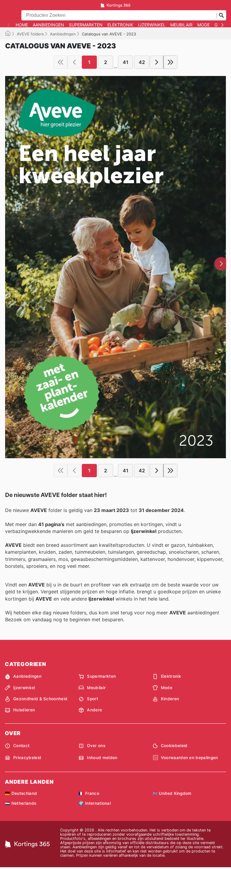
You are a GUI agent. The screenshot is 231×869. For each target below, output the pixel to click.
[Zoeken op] (221, 15)
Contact (21, 745)
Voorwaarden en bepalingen (189, 757)
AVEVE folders (30, 34)
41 (125, 62)
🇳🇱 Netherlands (20, 803)
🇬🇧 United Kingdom (172, 793)
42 (142, 62)
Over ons (96, 745)
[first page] (60, 62)
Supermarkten (86, 25)
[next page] (157, 62)
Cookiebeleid (174, 745)
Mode (203, 25)
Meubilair (181, 25)
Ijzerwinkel (151, 25)
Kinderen (170, 698)
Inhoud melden (102, 757)
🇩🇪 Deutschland (21, 793)
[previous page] (74, 62)
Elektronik (120, 25)
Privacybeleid (27, 757)
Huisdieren (24, 709)
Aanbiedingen (48, 25)
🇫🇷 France (89, 793)
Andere (94, 709)
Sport (92, 698)
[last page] (170, 62)
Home (22, 25)
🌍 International (95, 803)
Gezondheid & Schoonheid (40, 698)
